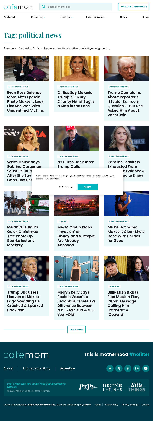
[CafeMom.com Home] (18, 6)
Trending (63, 221)
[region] (77, 181)
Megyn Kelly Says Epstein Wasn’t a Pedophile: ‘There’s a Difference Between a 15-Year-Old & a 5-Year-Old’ (76, 303)
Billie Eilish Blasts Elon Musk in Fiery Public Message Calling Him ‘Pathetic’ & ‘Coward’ (124, 303)
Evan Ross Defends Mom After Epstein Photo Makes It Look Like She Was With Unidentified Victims (25, 101)
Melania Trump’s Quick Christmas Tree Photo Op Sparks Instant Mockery (22, 236)
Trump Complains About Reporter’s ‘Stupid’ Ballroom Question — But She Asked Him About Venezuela (125, 103)
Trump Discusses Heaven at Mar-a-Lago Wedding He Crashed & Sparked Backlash (25, 301)
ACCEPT (87, 187)
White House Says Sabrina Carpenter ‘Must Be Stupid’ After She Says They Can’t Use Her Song (25, 171)
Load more (76, 329)
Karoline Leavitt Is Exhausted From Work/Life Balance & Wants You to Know (126, 169)
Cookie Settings (66, 187)
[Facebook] (110, 368)
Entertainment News (18, 86)
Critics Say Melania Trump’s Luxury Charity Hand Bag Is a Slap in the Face (76, 99)
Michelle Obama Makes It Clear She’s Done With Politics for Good (126, 234)
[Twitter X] (119, 368)
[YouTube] (145, 368)
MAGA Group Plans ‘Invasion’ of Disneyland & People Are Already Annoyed (76, 236)
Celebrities (114, 286)
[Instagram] (136, 368)
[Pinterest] (127, 368)
